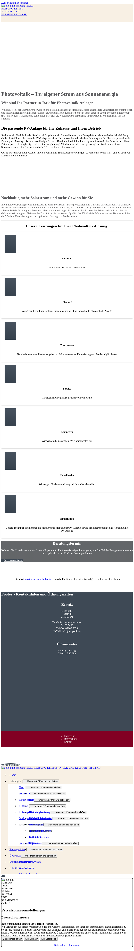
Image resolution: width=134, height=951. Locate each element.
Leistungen (15, 781)
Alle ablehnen (31, 939)
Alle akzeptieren (48, 939)
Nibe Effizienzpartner (20, 868)
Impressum (69, 736)
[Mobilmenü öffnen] (2, 21)
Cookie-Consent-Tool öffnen (38, 579)
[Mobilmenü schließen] (131, 2)
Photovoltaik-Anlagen (40, 830)
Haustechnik (25, 799)
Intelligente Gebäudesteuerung (35, 818)
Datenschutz (70, 739)
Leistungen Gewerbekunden (34, 812)
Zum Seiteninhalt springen (14, 2)
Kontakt (68, 741)
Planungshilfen (17, 849)
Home (12, 774)
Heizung (23, 793)
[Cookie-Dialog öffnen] (3, 876)
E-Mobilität (35, 837)
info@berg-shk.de (71, 631)
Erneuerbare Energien (30, 824)
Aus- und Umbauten (29, 843)
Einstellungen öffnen (12, 939)
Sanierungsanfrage (19, 861)
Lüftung (23, 806)
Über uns (14, 855)
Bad (21, 787)
